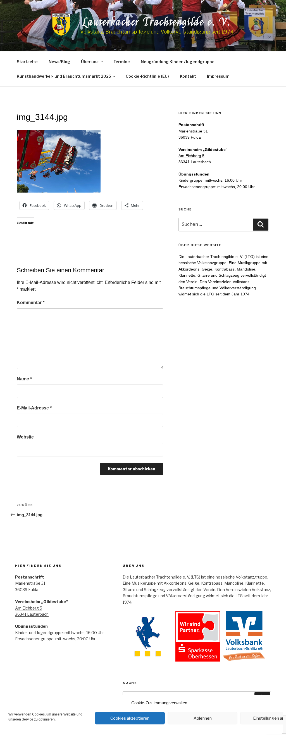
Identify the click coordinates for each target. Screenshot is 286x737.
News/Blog (59, 61)
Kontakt (188, 76)
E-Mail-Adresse (34, 408)
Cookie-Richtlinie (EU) (147, 76)
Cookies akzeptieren (129, 718)
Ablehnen (203, 718)
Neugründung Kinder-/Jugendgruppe (177, 61)
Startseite (27, 61)
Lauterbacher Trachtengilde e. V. (157, 22)
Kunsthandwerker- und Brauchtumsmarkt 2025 (64, 76)
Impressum (218, 76)
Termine (121, 61)
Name (24, 378)
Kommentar (30, 302)
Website (25, 437)
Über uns (90, 61)
